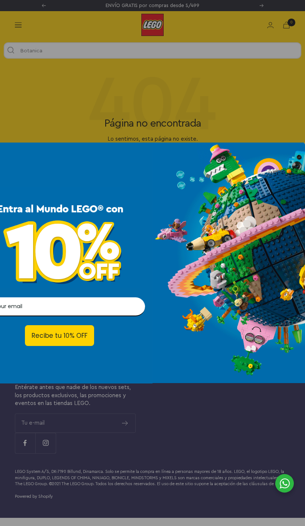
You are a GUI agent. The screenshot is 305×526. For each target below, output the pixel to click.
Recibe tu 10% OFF (59, 335)
